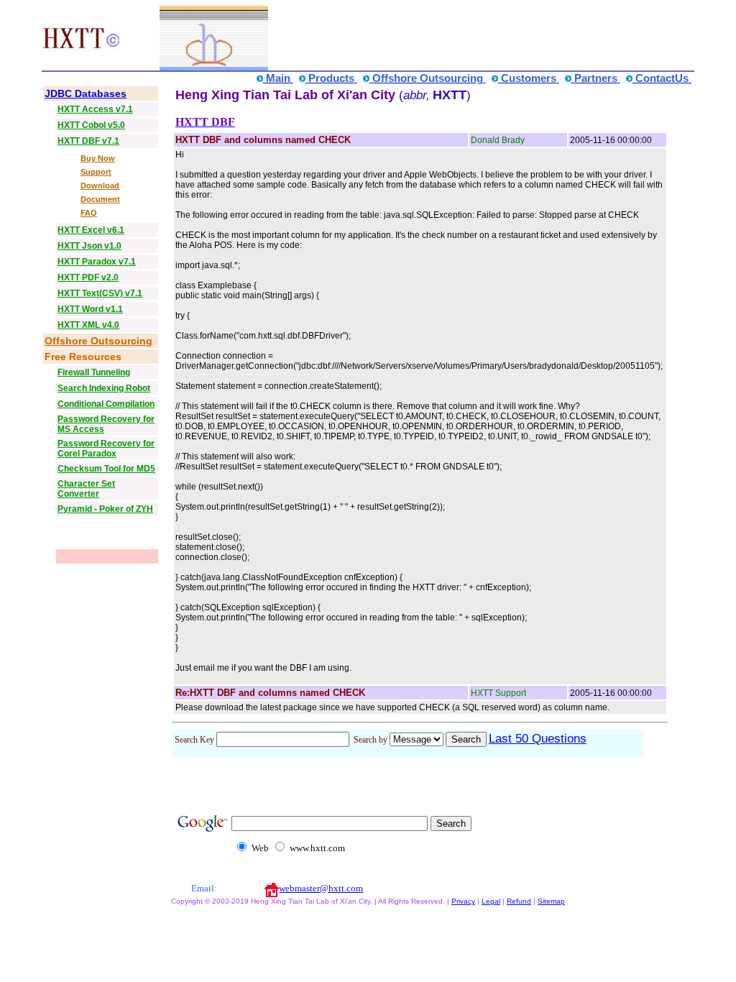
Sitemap (551, 901)
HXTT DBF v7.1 (88, 141)
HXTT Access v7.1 (95, 109)
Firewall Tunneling (94, 372)
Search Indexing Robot (104, 388)
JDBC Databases (85, 93)
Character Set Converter (86, 489)
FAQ (88, 212)
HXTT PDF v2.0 (88, 277)
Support (95, 172)
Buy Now (97, 158)
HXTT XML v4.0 (88, 325)
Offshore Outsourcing (98, 341)
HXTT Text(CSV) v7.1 (100, 293)
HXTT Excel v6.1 (91, 230)
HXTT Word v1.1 (90, 309)
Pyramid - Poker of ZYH (105, 509)
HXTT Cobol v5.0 (91, 125)
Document (100, 199)
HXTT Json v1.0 (89, 246)
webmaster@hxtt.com (321, 888)
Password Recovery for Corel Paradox (106, 449)
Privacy (463, 901)
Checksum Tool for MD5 (106, 469)
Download (99, 185)
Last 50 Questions (537, 738)
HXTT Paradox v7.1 (97, 262)
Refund (519, 901)
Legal (491, 901)
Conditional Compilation (106, 404)
